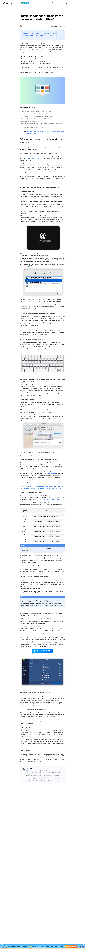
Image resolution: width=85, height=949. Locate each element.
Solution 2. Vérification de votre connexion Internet (35, 118)
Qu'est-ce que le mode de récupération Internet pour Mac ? (36, 111)
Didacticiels (27, 11)
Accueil (32, 3)
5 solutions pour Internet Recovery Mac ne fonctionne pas (36, 113)
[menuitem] (32, 3)
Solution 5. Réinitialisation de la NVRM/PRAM (33, 127)
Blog (65, 3)
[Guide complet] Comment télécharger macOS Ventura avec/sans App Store (41, 488)
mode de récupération (33, 158)
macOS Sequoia (51, 473)
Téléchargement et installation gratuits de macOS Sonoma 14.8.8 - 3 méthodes (42, 486)
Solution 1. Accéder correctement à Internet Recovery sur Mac (37, 116)
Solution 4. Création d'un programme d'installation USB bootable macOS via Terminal (41, 124)
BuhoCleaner (47, 644)
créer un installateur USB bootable (52, 499)
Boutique (56, 3)
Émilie (24, 25)
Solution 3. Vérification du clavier (30, 121)
